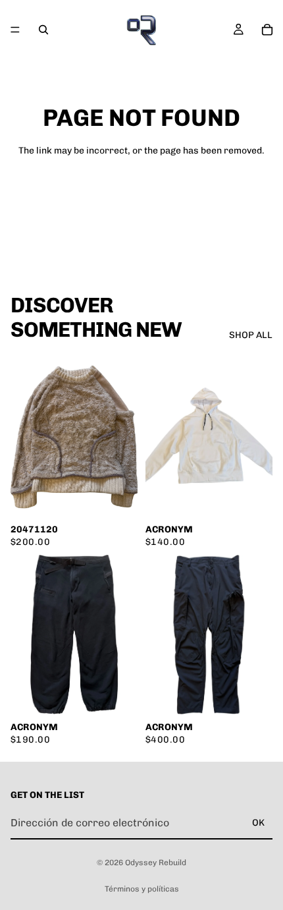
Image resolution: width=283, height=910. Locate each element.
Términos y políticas (142, 889)
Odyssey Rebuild (155, 862)
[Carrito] (267, 29)
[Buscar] (43, 29)
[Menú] (15, 29)
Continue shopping (141, 197)
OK (258, 822)
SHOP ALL (250, 335)
